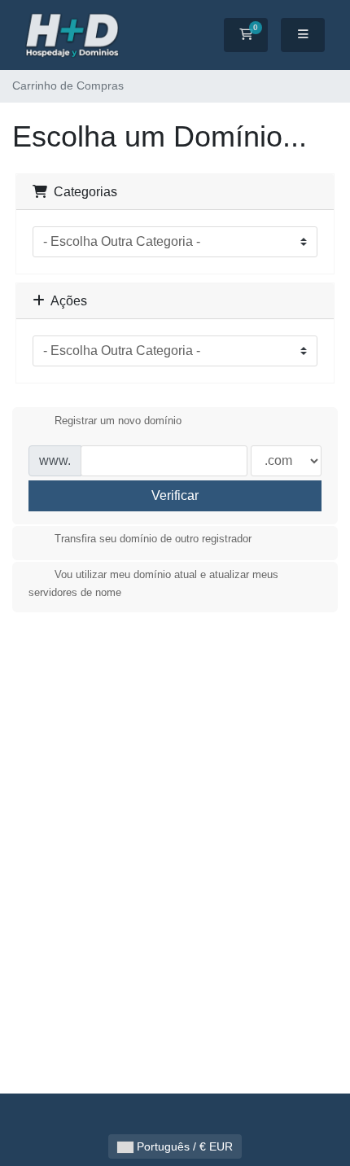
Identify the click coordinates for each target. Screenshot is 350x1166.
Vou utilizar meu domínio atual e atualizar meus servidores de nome (153, 584)
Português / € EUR (183, 1146)
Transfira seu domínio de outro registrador (153, 539)
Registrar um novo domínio (118, 420)
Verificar (175, 495)
